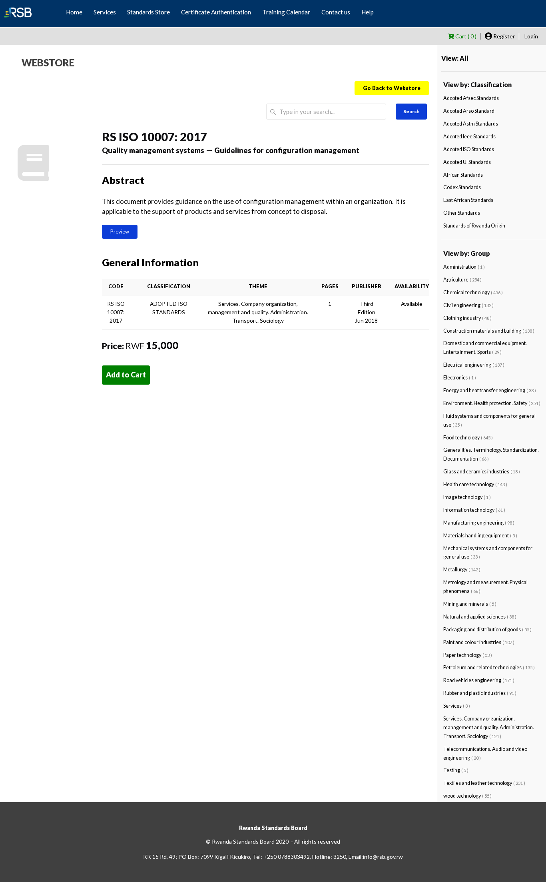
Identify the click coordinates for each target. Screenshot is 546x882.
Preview (119, 231)
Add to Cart (126, 374)
